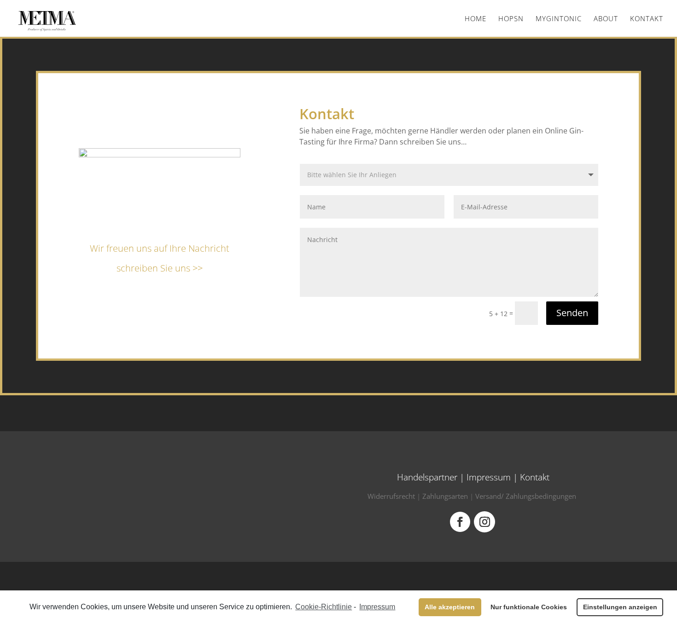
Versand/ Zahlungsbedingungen (525, 496)
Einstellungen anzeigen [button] (620, 607)
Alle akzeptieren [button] (450, 607)
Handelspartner (427, 477)
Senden (572, 312)
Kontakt (534, 477)
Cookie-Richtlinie (323, 607)
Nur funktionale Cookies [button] (528, 607)
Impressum (489, 477)
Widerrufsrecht (391, 496)
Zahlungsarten (445, 496)
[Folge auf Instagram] (484, 521)
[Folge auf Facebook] (460, 522)
